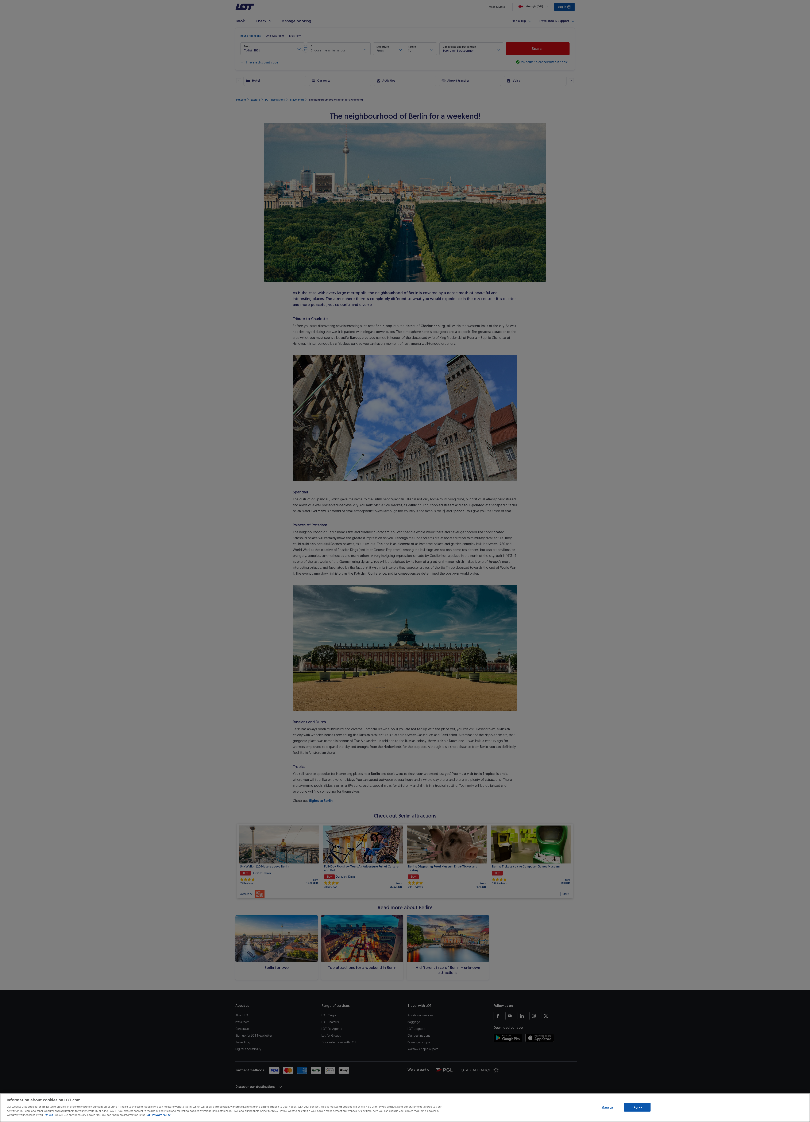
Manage (607, 1107)
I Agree (637, 1107)
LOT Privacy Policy (158, 1115)
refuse (49, 1115)
